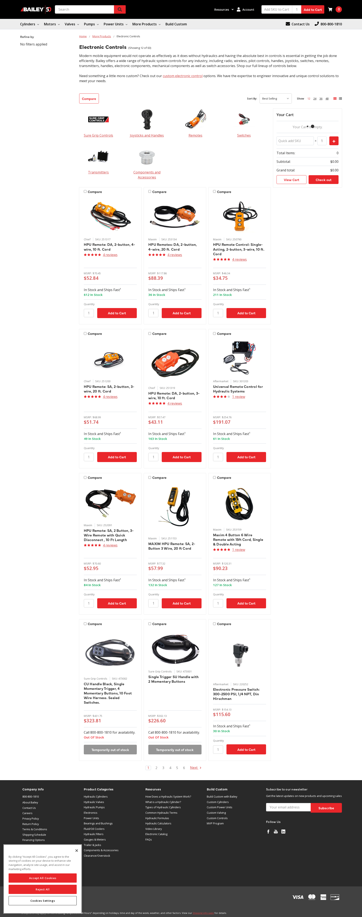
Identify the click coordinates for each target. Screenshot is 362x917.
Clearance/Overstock (97, 855)
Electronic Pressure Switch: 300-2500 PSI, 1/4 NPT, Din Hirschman (236, 694)
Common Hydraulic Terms (161, 813)
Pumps (90, 24)
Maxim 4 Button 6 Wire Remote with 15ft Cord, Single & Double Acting (238, 539)
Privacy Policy (30, 818)
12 (308, 98)
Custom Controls (217, 818)
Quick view (110, 216)
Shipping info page (203, 912)
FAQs (148, 839)
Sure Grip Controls (98, 135)
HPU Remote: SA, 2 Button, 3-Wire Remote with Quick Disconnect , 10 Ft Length (109, 535)
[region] (42, 879)
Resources (222, 10)
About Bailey (30, 802)
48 (327, 98)
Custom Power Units (219, 807)
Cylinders (28, 24)
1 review (238, 396)
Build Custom (176, 24)
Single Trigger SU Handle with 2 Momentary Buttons (173, 679)
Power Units (114, 24)
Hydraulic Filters (93, 834)
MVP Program (215, 823)
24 (314, 98)
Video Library (153, 829)
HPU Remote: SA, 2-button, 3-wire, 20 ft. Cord (109, 389)
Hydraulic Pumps (94, 807)
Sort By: (252, 98)
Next (194, 768)
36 (320, 98)
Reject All (43, 889)
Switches (244, 135)
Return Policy (30, 824)
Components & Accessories (101, 850)
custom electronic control (183, 76)
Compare (89, 98)
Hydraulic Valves (94, 802)
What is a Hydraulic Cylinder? (163, 802)
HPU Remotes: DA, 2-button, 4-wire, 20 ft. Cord (172, 246)
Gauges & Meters (95, 839)
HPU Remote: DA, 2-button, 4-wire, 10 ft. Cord (109, 246)
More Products (145, 24)
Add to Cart (313, 9)
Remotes (195, 135)
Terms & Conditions (34, 829)
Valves (70, 24)
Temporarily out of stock (110, 749)
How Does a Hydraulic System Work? (168, 796)
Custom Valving (216, 813)
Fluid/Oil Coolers (94, 829)
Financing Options (33, 840)
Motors (50, 24)
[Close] (76, 850)
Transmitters (98, 172)
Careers (27, 813)
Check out (323, 179)
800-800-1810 (30, 796)
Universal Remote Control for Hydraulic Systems (238, 389)
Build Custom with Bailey (222, 796)
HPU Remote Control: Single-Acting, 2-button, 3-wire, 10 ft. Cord (238, 249)
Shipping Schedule (34, 835)
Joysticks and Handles (147, 135)
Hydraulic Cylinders (96, 796)
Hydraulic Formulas (157, 818)
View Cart (291, 179)
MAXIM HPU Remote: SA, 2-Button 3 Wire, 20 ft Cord (171, 546)
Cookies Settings (42, 901)
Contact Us (29, 808)
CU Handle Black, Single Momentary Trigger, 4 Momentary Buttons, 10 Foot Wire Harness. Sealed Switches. (108, 693)
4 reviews (110, 255)
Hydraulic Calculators (158, 823)
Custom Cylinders (218, 802)
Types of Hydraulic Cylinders (163, 807)
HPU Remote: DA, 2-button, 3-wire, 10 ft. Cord (174, 395)
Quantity (89, 304)
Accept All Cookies (42, 878)
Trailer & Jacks (92, 845)
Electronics (90, 813)
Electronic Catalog (156, 834)
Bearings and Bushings (98, 823)
